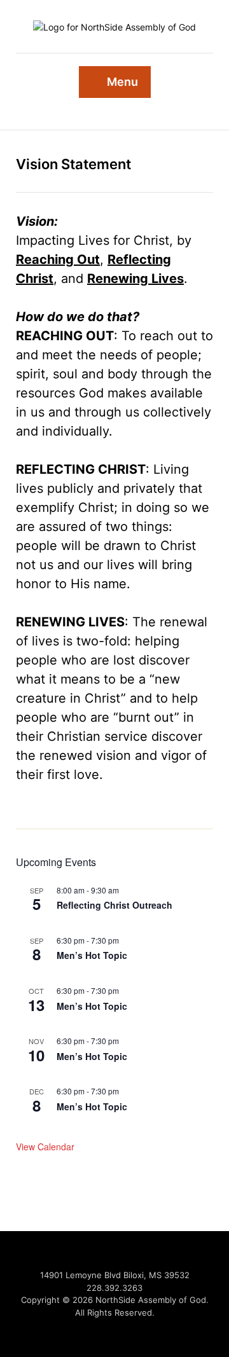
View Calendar (45, 1146)
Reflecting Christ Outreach (114, 905)
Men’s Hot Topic (92, 955)
